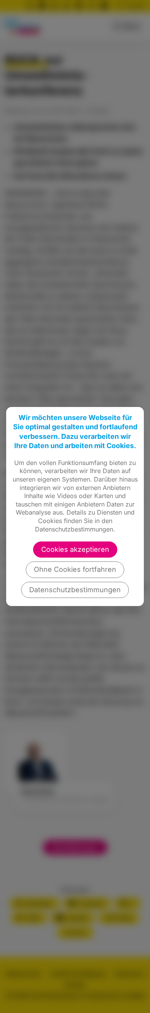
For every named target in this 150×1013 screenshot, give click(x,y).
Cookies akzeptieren (75, 549)
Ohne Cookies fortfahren (75, 569)
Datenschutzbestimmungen (75, 590)
